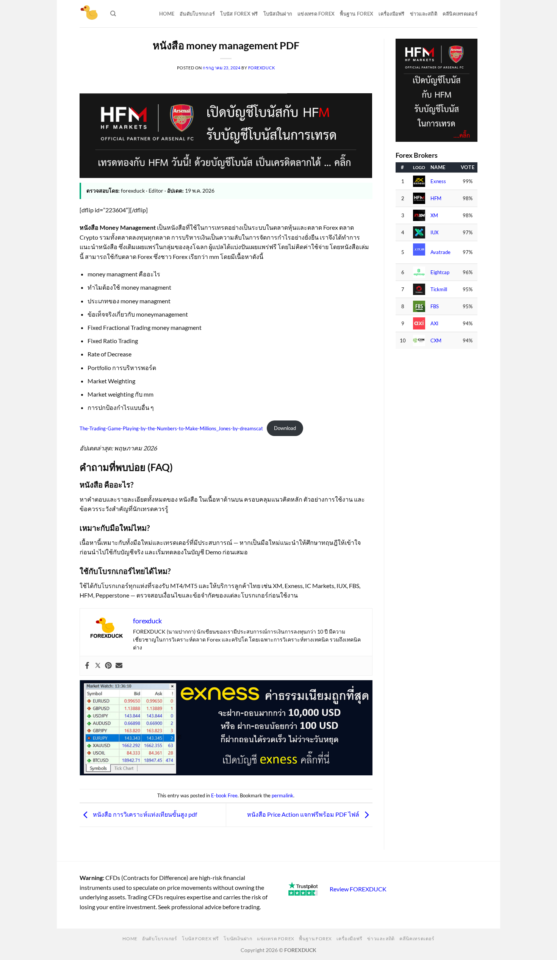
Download (285, 428)
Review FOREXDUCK (358, 889)
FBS (434, 306)
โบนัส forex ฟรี (239, 14)
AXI (434, 323)
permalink (282, 795)
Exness (438, 181)
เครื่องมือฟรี (391, 14)
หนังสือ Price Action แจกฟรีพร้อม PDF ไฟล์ (303, 814)
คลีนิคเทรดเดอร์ (460, 14)
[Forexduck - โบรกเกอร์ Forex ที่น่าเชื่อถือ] (89, 14)
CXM (435, 341)
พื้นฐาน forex (356, 14)
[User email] (119, 666)
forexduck (261, 67)
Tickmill (438, 289)
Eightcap (439, 272)
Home (166, 14)
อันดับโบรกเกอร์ (197, 14)
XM (434, 215)
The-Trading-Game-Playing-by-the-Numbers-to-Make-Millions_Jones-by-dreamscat (171, 428)
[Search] (113, 13)
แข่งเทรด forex (316, 14)
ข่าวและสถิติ (423, 14)
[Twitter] (97, 666)
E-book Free (224, 795)
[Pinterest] (108, 666)
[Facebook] (87, 666)
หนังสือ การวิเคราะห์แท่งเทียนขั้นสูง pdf (144, 814)
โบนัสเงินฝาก (278, 14)
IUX (434, 232)
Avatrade (440, 252)
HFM (435, 198)
